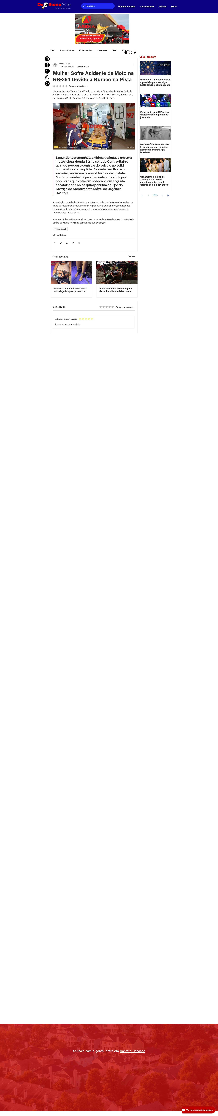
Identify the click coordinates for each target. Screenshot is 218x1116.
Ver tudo (132, 256)
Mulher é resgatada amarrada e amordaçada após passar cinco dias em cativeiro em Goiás (71, 290)
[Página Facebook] (47, 65)
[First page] (142, 195)
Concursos (102, 51)
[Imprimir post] (79, 243)
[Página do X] (47, 71)
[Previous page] (148, 195)
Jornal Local (60, 229)
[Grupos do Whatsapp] (47, 77)
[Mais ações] (133, 65)
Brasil (114, 51)
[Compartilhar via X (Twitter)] (60, 243)
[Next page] (162, 195)
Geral (53, 51)
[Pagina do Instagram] (47, 58)
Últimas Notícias (67, 51)
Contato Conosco (132, 1051)
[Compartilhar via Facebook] (54, 243)
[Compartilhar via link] (73, 243)
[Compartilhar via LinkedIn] (66, 243)
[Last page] (168, 195)
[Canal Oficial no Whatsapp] (47, 83)
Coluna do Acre (85, 51)
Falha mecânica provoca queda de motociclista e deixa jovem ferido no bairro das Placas (116, 290)
